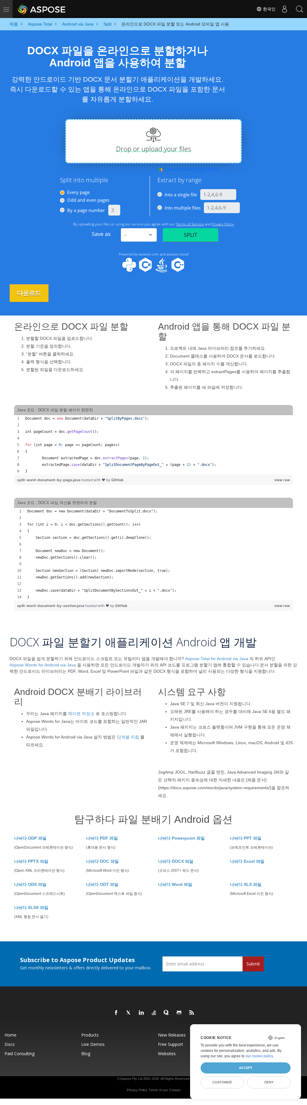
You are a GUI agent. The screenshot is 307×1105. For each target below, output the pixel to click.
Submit (253, 964)
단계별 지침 (128, 737)
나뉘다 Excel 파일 (247, 861)
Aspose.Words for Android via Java (43, 665)
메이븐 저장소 (81, 713)
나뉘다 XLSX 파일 (31, 907)
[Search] (299, 9)
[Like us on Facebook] (116, 1013)
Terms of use (158, 1090)
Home (10, 1035)
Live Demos (93, 1044)
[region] (153, 445)
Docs (9, 1044)
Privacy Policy (137, 1090)
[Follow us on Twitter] (129, 1013)
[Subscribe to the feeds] (192, 1013)
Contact (174, 1090)
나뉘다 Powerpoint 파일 (181, 838)
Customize (222, 1082)
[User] (284, 9)
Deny (268, 1082)
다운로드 (29, 293)
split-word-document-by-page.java (49, 480)
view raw (282, 480)
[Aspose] (42, 9)
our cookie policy (259, 1056)
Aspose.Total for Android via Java (216, 658)
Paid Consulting (19, 1053)
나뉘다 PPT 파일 (245, 838)
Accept (245, 1068)
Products (90, 1035)
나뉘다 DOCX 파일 (175, 861)
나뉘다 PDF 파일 (102, 838)
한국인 (269, 9)
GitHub (117, 480)
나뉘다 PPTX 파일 (31, 861)
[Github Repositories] (179, 1013)
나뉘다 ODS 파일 (30, 884)
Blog (85, 1053)
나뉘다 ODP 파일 (30, 838)
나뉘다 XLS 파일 (245, 884)
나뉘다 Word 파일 (175, 884)
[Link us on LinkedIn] (141, 1013)
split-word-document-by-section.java (51, 605)
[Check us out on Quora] (167, 1013)
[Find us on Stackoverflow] (154, 1013)
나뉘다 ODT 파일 (102, 884)
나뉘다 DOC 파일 (102, 861)
